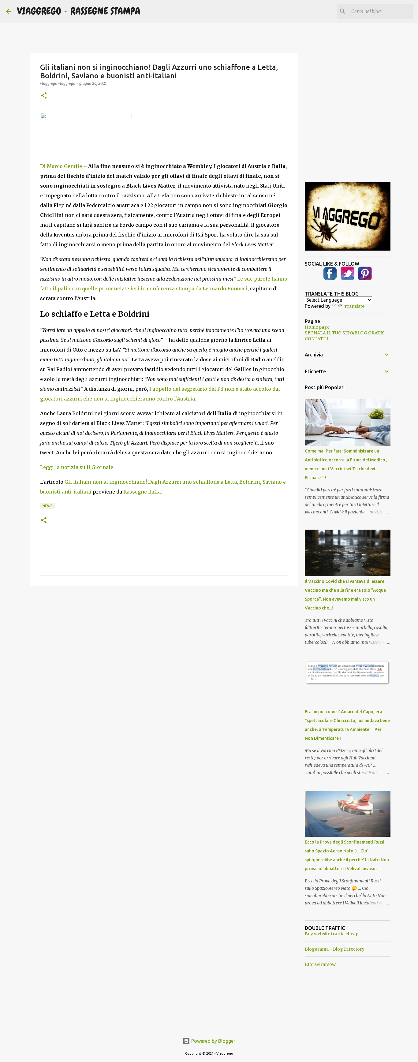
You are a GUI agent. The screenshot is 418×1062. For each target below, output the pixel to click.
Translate (354, 306)
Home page (317, 327)
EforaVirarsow (320, 964)
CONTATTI (316, 338)
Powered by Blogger (212, 1041)
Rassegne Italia (142, 492)
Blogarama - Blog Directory (334, 949)
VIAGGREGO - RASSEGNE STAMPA (78, 11)
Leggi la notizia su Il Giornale (76, 467)
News (48, 506)
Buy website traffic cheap (331, 934)
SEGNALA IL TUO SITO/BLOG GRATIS (345, 333)
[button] (43, 96)
